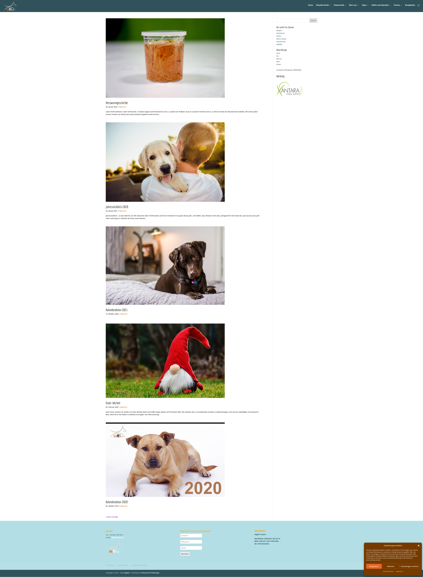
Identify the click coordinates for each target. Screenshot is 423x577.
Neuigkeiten (410, 5)
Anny (278, 53)
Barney (279, 59)
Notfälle (279, 44)
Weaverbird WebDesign (150, 573)
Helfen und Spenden (380, 5)
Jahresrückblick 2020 (117, 207)
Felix (278, 61)
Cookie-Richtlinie (388, 571)
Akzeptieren (374, 566)
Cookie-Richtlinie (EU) (139, 565)
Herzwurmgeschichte (117, 103)
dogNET (127, 573)
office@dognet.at (117, 537)
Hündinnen (280, 33)
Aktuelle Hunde (322, 5)
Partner (397, 5)
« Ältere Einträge (112, 517)
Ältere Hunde (281, 39)
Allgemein (122, 107)
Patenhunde (281, 42)
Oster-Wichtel (113, 403)
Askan (278, 64)
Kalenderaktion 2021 (117, 310)
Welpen (279, 30)
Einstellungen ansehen (409, 566)
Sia (277, 56)
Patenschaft (339, 5)
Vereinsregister (122, 565)
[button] (418, 545)
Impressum (399, 571)
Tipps (364, 5)
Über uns (353, 5)
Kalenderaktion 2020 (117, 502)
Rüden (278, 36)
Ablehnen (390, 566)
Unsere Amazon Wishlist (288, 69)
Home (310, 5)
